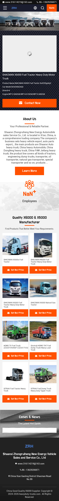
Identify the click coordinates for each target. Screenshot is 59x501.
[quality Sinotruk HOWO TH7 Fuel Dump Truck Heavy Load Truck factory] (43, 331)
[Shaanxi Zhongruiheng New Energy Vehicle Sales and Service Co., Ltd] (15, 8)
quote (51, 8)
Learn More (29, 170)
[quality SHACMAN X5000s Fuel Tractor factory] (15, 245)
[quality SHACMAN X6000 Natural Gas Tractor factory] (43, 288)
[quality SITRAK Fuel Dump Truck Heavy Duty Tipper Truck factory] (43, 374)
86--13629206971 (48, 2)
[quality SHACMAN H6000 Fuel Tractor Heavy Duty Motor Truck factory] (43, 245)
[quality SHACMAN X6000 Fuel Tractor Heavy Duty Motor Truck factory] (29, 53)
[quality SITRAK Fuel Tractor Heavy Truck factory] (15, 374)
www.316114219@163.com (18, 2)
